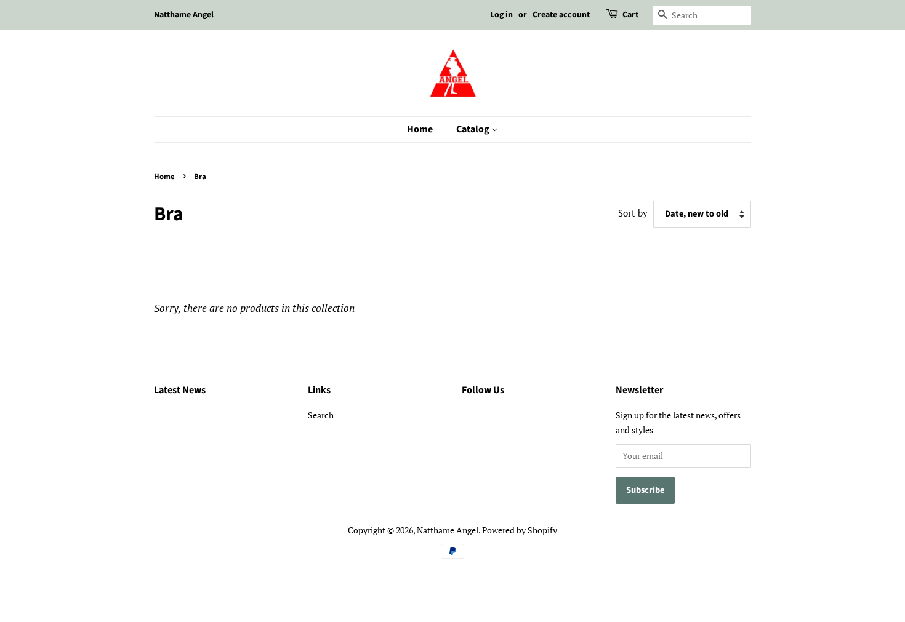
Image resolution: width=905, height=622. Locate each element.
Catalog (473, 129)
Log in (501, 15)
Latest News (180, 390)
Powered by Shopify (519, 530)
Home (420, 129)
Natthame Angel (447, 530)
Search (321, 415)
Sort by (633, 213)
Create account (561, 15)
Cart (630, 15)
